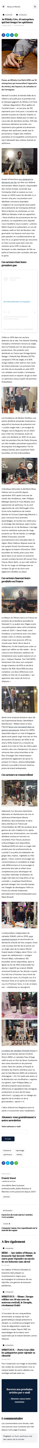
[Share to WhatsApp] (16, 35)
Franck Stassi (9, 1178)
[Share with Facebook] (3, 35)
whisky (19, 1154)
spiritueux (7, 1154)
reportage (20, 1150)
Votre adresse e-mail (11, 1126)
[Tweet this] (8, 35)
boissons (7, 1150)
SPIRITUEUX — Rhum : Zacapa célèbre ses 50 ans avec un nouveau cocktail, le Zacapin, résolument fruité (17, 1301)
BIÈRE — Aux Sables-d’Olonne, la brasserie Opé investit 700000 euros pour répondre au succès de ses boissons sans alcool (19, 1257)
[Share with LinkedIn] (12, 35)
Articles (6, 1197)
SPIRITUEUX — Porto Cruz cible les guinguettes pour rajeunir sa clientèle (18, 1352)
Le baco (16, 1095)
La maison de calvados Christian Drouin (19, 1050)
